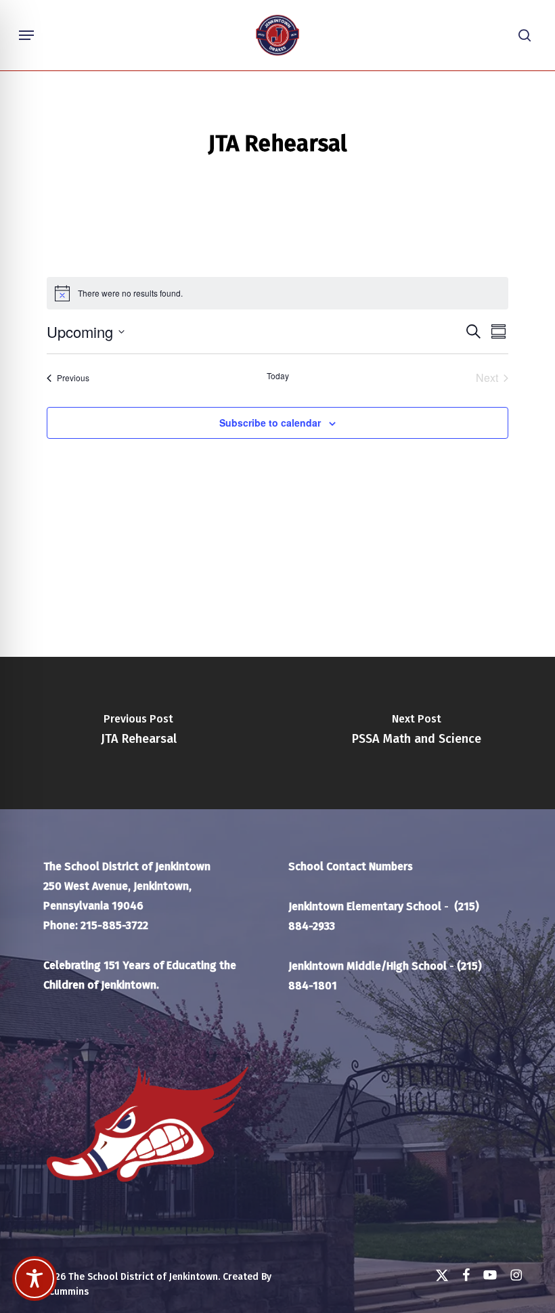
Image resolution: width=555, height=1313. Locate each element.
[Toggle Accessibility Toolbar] (35, 1278)
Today (278, 375)
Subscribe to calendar (270, 422)
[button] (26, 35)
